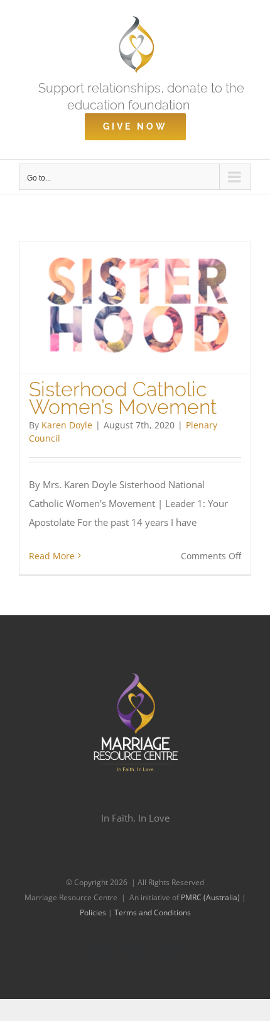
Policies (94, 912)
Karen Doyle (66, 425)
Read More (52, 556)
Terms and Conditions (152, 912)
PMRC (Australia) (211, 897)
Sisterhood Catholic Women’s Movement (123, 397)
